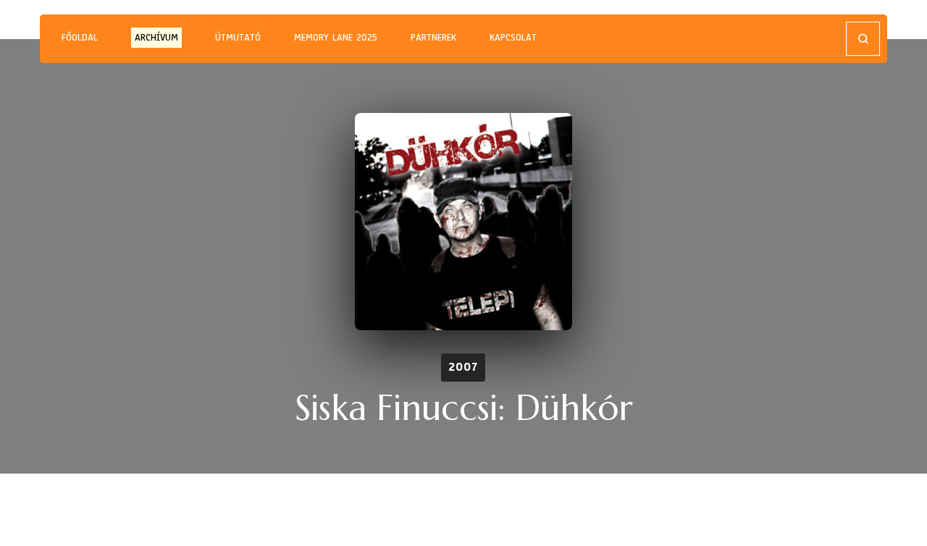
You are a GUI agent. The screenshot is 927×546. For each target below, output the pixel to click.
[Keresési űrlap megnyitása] (863, 39)
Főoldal (80, 37)
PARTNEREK (433, 37)
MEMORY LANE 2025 (335, 37)
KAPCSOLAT (513, 37)
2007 (463, 366)
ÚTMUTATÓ (238, 37)
